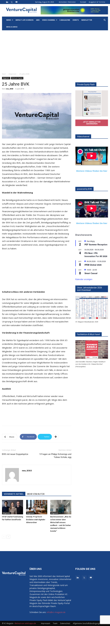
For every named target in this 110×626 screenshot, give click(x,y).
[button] (104, 20)
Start (4, 74)
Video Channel (48, 20)
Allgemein (12, 74)
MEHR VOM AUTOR (36, 494)
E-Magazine (65, 20)
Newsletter (86, 20)
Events (76, 20)
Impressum (45, 623)
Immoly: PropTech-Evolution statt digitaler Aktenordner (35, 520)
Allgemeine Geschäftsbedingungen (87, 623)
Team (55, 623)
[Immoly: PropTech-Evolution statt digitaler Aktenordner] (36, 507)
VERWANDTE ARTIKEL (14, 494)
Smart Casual (91, 273)
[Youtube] (16, 2)
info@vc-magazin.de (56, 612)
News (8, 20)
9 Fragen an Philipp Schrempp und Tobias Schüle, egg (55, 455)
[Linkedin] (7, 2)
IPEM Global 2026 (93, 264)
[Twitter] (12, 2)
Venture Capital (17, 78)
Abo (38, 20)
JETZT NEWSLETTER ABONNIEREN (91, 123)
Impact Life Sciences (24, 20)
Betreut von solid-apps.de (25, 623)
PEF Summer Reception (96, 244)
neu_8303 (9, 89)
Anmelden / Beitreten (67, 2)
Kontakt (83, 2)
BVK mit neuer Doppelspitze (15, 454)
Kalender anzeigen (83, 279)
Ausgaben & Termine (97, 2)
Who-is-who (11, 27)
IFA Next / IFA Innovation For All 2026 (96, 255)
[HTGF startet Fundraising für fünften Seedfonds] (12, 507)
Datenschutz (65, 623)
